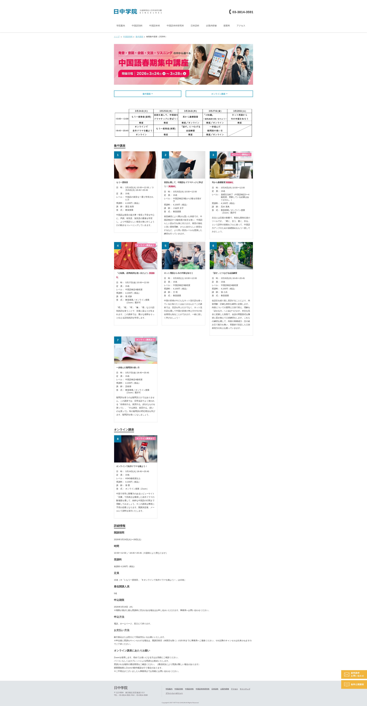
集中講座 (147, 94)
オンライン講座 (218, 94)
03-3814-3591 (242, 12)
